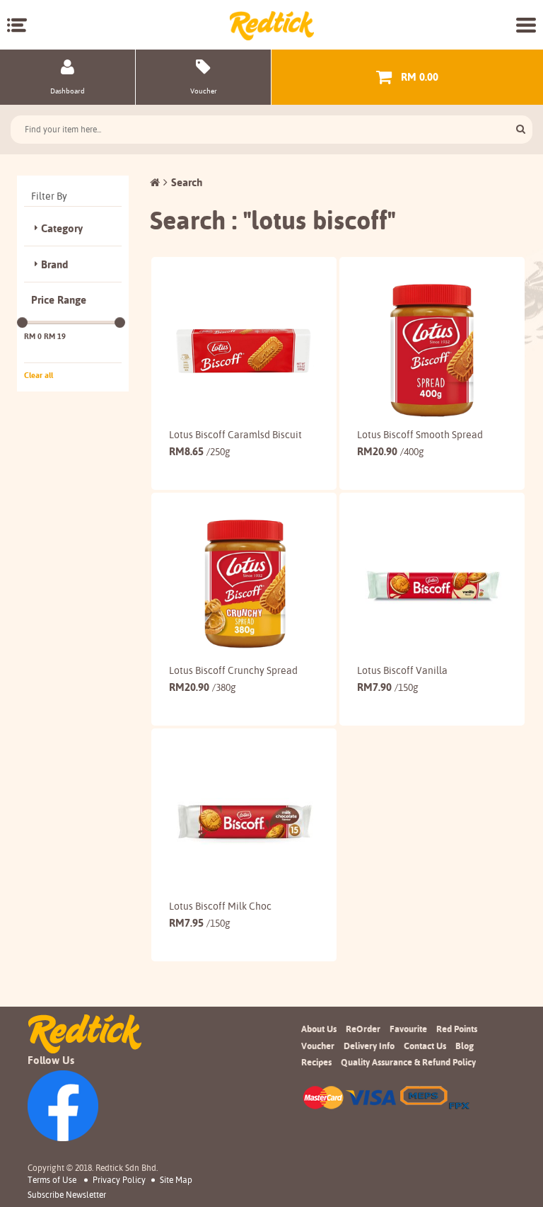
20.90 (390, 451)
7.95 (199, 922)
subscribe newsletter (67, 1195)
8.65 (199, 451)
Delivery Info (369, 1045)
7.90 (388, 687)
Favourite (408, 1028)
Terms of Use (52, 1179)
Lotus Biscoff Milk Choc (220, 906)
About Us (319, 1028)
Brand (54, 264)
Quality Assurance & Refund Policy (408, 1062)
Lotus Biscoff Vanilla (402, 670)
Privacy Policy (119, 1179)
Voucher (317, 1045)
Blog (464, 1045)
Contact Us (425, 1045)
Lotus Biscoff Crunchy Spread (233, 670)
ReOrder (363, 1028)
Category (62, 228)
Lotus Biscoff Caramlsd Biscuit (235, 434)
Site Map (176, 1179)
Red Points (456, 1028)
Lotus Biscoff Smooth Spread (420, 434)
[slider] (22, 322)
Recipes (316, 1062)
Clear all (38, 375)
